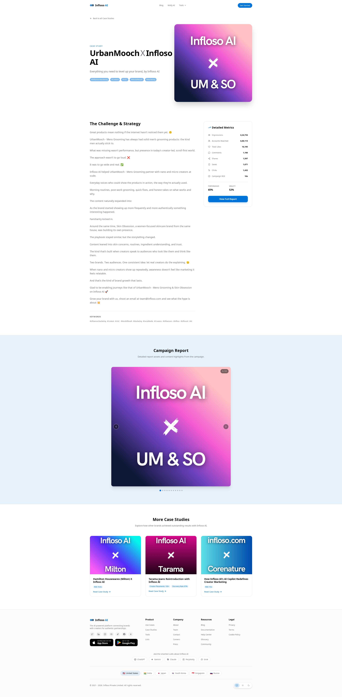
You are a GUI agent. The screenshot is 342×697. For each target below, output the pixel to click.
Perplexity (190, 659)
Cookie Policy (234, 634)
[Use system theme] (237, 685)
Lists (147, 639)
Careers (176, 639)
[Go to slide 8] (175, 490)
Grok (206, 659)
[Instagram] (105, 634)
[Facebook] (124, 634)
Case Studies (151, 629)
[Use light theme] (242, 685)
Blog (161, 5)
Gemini (157, 659)
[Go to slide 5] (169, 490)
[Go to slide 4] (167, 490)
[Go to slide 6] (171, 490)
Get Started (245, 5)
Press (175, 644)
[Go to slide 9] (177, 490)
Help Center (206, 634)
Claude (173, 659)
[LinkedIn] (98, 634)
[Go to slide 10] (179, 490)
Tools (181, 5)
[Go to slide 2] (162, 490)
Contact (176, 634)
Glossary (205, 639)
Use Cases (149, 625)
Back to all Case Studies (103, 18)
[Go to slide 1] (160, 490)
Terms (231, 629)
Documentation (208, 629)
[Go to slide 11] (181, 490)
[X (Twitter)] (92, 634)
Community (206, 644)
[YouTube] (111, 634)
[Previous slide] (116, 426)
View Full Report (228, 199)
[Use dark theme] (248, 685)
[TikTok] (117, 634)
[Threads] (130, 634)
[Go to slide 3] (164, 490)
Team (175, 629)
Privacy (232, 625)
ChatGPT (141, 659)
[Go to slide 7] (173, 490)
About (175, 625)
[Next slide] (226, 426)
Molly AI (171, 5)
